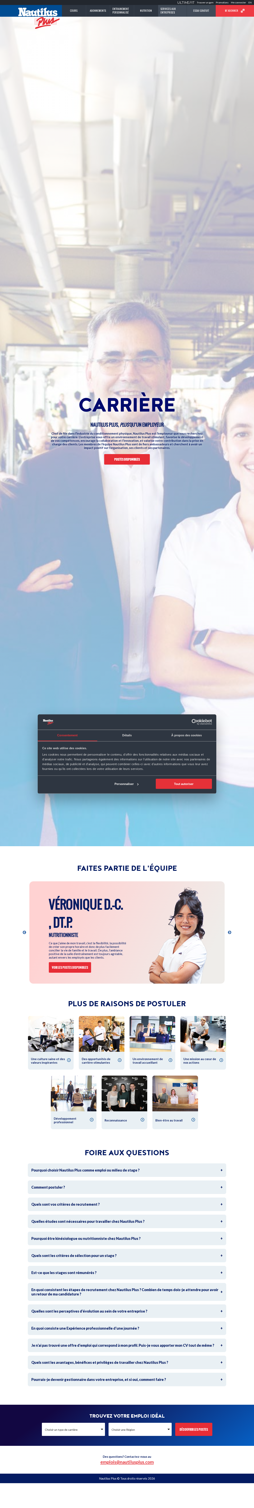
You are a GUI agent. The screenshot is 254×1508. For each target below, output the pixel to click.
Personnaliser (124, 784)
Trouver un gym (205, 2)
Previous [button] (24, 933)
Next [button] (230, 933)
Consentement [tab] (67, 735)
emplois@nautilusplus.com (127, 1462)
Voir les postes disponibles (70, 967)
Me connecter (238, 2)
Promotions (222, 2)
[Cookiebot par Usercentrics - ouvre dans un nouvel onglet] (194, 722)
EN (250, 2)
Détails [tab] (127, 735)
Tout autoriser (183, 784)
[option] (127, 932)
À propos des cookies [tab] (186, 735)
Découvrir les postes (194, 1429)
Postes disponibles (127, 459)
